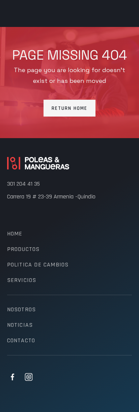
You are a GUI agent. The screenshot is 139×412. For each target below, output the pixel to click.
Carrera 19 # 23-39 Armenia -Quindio (51, 196)
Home (15, 233)
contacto (21, 340)
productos (23, 249)
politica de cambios (38, 264)
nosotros (21, 309)
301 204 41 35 (23, 184)
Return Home (69, 108)
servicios (21, 280)
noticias (20, 325)
